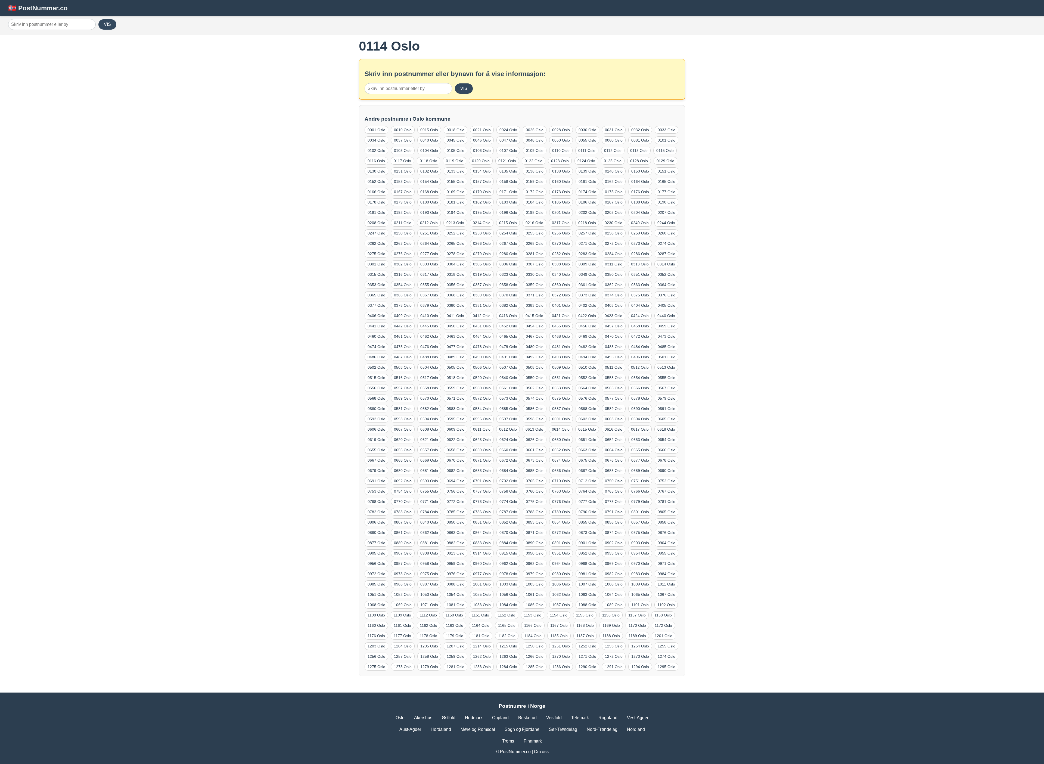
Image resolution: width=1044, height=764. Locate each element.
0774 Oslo (508, 501)
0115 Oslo (665, 150)
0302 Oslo (403, 264)
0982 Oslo (614, 574)
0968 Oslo (587, 563)
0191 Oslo (376, 212)
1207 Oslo (455, 646)
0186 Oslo (587, 202)
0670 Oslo (455, 460)
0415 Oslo (534, 316)
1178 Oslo (428, 636)
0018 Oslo (455, 130)
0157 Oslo (482, 181)
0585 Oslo (508, 408)
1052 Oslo (403, 594)
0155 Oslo (455, 181)
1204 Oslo (403, 646)
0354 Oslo (403, 285)
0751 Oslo (640, 481)
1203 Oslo (376, 646)
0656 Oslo (403, 450)
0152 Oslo (376, 181)
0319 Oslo (482, 274)
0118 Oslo (428, 161)
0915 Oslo (508, 553)
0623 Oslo (482, 439)
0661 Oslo (534, 450)
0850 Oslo (455, 522)
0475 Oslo (403, 347)
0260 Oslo (666, 233)
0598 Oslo (534, 419)
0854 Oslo (561, 522)
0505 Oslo (455, 367)
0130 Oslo (376, 171)
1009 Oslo (640, 584)
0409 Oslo (403, 316)
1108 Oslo (376, 615)
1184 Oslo (533, 636)
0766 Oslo (640, 491)
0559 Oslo (455, 388)
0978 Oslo (508, 574)
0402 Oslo (587, 305)
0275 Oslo (376, 254)
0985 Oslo (376, 584)
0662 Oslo (561, 450)
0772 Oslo (455, 501)
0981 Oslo (587, 574)
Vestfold (554, 717)
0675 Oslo (587, 460)
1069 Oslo (403, 605)
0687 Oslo (587, 470)
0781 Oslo (666, 501)
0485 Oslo (666, 347)
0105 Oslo (455, 150)
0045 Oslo (455, 140)
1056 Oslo (508, 594)
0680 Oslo (403, 470)
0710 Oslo (561, 481)
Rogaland (607, 717)
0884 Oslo (508, 543)
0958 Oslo (429, 563)
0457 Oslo (614, 326)
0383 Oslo (534, 305)
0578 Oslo (640, 398)
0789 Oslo (561, 512)
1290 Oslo (587, 667)
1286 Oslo (561, 667)
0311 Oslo (613, 264)
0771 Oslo (429, 501)
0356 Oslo (455, 285)
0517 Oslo (429, 377)
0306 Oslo (508, 264)
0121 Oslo (507, 161)
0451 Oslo (482, 326)
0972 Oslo (376, 574)
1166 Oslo (533, 625)
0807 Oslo (403, 522)
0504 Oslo (429, 367)
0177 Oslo (666, 192)
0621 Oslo (429, 439)
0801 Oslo (640, 512)
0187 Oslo (614, 202)
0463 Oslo (455, 336)
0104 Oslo (429, 150)
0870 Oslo (508, 532)
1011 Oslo (666, 584)
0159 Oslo (534, 181)
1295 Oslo (666, 667)
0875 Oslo (640, 532)
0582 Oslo (429, 408)
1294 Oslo (640, 667)
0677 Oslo (640, 460)
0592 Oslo (376, 419)
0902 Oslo (614, 543)
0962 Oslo (508, 563)
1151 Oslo (480, 615)
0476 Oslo (429, 347)
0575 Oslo (561, 398)
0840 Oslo (429, 522)
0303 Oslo (429, 264)
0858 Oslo (666, 522)
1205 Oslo (429, 646)
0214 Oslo (481, 223)
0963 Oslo (534, 563)
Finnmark (533, 741)
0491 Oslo (508, 357)
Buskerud (527, 717)
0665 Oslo (640, 450)
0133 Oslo (455, 171)
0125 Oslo (613, 161)
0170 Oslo (482, 192)
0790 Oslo (587, 512)
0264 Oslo (429, 243)
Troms (508, 741)
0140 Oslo (614, 171)
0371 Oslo (534, 295)
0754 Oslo (403, 491)
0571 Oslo (455, 398)
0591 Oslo (666, 408)
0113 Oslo (639, 150)
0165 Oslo (666, 181)
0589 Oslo (614, 408)
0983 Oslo (640, 574)
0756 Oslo (455, 491)
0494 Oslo (587, 357)
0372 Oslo (561, 295)
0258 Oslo (614, 233)
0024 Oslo (508, 130)
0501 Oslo (666, 357)
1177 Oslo (402, 636)
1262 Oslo (482, 656)
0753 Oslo (376, 491)
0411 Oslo (455, 316)
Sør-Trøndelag (563, 729)
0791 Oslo (614, 512)
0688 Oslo (614, 470)
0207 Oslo (666, 212)
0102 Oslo (376, 150)
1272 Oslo (614, 656)
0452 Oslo (508, 326)
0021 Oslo (482, 130)
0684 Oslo (508, 470)
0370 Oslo (508, 295)
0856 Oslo (614, 522)
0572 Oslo (482, 398)
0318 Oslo (455, 274)
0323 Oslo (508, 274)
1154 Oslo (558, 615)
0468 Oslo (561, 336)
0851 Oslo (482, 522)
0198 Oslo (534, 212)
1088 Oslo (587, 605)
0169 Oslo (455, 192)
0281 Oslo (534, 254)
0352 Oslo (666, 274)
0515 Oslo (376, 377)
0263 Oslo (403, 243)
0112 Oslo (613, 150)
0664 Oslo (614, 450)
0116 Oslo (376, 161)
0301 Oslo (376, 264)
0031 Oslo (614, 130)
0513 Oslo (666, 367)
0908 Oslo (429, 553)
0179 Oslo (403, 202)
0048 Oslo (534, 140)
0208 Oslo (376, 223)
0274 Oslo (666, 243)
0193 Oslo (429, 212)
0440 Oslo (666, 316)
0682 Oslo (455, 470)
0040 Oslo (429, 140)
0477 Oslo (455, 347)
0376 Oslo (666, 295)
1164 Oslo (480, 625)
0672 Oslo (508, 460)
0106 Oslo (482, 150)
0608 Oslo (429, 429)
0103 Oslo (403, 150)
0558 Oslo (429, 388)
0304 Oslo (455, 264)
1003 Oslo (508, 584)
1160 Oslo (376, 625)
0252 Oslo (455, 233)
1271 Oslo (587, 656)
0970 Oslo (640, 563)
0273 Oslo (640, 243)
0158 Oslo (508, 181)
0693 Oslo (429, 481)
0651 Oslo (587, 439)
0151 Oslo (666, 171)
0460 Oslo (376, 336)
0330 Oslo (534, 274)
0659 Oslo (482, 450)
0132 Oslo (429, 171)
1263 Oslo (508, 656)
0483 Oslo (614, 347)
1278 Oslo (403, 667)
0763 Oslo (561, 491)
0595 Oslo (455, 419)
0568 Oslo (376, 398)
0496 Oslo (640, 357)
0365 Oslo (376, 295)
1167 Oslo (559, 625)
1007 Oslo (587, 584)
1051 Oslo (376, 594)
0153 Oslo (403, 181)
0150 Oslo (640, 171)
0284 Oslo (614, 254)
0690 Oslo (666, 470)
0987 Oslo (429, 584)
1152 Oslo (506, 615)
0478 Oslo (482, 347)
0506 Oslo (482, 367)
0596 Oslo (482, 419)
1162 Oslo (428, 625)
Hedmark (474, 717)
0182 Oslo (482, 202)
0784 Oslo (429, 512)
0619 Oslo (376, 439)
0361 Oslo (587, 285)
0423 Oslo (613, 316)
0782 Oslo (376, 512)
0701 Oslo (482, 481)
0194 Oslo (455, 212)
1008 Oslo (614, 584)
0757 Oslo (482, 491)
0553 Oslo (614, 377)
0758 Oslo (508, 491)
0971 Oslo (666, 563)
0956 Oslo (376, 563)
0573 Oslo (508, 398)
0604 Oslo (640, 419)
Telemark (580, 717)
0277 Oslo (429, 254)
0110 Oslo (561, 150)
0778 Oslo (614, 501)
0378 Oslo (403, 305)
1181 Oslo (480, 636)
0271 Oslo (587, 243)
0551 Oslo (561, 377)
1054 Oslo (455, 594)
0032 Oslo (640, 130)
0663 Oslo (587, 450)
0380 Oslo (455, 305)
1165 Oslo (506, 625)
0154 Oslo (429, 181)
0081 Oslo (640, 140)
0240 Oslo (640, 223)
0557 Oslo (403, 388)
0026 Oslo (534, 130)
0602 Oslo (587, 419)
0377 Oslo (376, 305)
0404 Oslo (640, 305)
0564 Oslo (587, 388)
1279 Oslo (429, 667)
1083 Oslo (482, 605)
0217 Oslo (561, 223)
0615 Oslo (587, 429)
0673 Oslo (534, 460)
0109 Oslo (534, 150)
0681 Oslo (429, 470)
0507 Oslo (508, 367)
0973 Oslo (403, 574)
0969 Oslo (614, 563)
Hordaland (441, 729)
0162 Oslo (614, 181)
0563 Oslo (561, 388)
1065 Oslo (640, 594)
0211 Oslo (402, 223)
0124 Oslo (586, 161)
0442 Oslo (403, 326)
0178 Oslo (376, 202)
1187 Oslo (585, 636)
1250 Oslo (534, 646)
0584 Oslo (482, 408)
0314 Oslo (666, 264)
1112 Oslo (428, 615)
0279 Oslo (482, 254)
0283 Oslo (587, 254)
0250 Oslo (403, 233)
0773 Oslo (482, 501)
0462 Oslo (429, 336)
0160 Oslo (561, 181)
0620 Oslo (403, 439)
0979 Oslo (534, 574)
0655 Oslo (376, 450)
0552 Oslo (587, 377)
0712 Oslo (587, 481)
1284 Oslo (508, 667)
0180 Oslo (429, 202)
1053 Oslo (429, 594)
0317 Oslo (429, 274)
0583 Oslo (455, 408)
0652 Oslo (614, 439)
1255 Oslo (666, 646)
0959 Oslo (455, 563)
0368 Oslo (455, 295)
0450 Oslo (455, 326)
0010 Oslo (403, 130)
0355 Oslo (429, 285)
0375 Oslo (640, 295)
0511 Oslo (613, 367)
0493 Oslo (561, 357)
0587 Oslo (561, 408)
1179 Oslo (454, 636)
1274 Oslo (666, 656)
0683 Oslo (482, 470)
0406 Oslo (376, 316)
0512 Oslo (640, 367)
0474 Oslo (376, 347)
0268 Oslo (534, 243)
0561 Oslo (508, 388)
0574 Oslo (534, 398)
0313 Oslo (640, 264)
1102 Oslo (666, 605)
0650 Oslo (561, 439)
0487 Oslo (403, 357)
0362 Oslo (614, 285)
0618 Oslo (666, 429)
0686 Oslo (561, 470)
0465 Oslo (508, 336)
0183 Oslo (508, 202)
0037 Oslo (403, 140)
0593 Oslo (403, 419)
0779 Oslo (640, 501)
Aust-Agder (410, 729)
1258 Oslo (429, 656)
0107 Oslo (508, 150)
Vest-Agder (637, 717)
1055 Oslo (482, 594)
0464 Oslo (482, 336)
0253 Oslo (482, 233)
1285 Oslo (534, 667)
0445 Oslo (429, 326)
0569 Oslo (403, 398)
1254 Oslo (640, 646)
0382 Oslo (508, 305)
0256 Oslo (561, 233)
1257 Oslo (403, 656)
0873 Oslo (587, 532)
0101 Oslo (666, 140)
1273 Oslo (640, 656)
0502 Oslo (376, 367)
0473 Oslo (666, 336)
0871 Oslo (534, 532)
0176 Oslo (640, 192)
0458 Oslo (640, 326)
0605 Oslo (666, 419)
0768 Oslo (376, 501)
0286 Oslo (640, 254)
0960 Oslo (482, 563)
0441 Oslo (376, 326)
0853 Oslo (534, 522)
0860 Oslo (376, 532)
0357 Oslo (482, 285)
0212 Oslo (429, 223)
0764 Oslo (587, 491)
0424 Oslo (640, 316)
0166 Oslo (376, 192)
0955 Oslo (666, 553)
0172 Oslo (534, 192)
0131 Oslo (403, 171)
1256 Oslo (376, 656)
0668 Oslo (403, 460)
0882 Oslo (455, 543)
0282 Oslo (561, 254)
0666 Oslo (666, 450)
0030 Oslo (587, 130)
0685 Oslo (534, 470)
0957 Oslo (403, 563)
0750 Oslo (614, 481)
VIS (107, 24)
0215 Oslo (508, 223)
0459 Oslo (666, 326)
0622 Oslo (455, 439)
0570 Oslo (429, 398)
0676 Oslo (614, 460)
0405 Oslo (666, 305)
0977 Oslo (482, 574)
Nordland (636, 729)
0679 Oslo (376, 470)
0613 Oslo (534, 429)
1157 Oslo (637, 615)
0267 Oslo (508, 243)
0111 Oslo (586, 150)
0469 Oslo (587, 336)
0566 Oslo (640, 388)
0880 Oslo (403, 543)
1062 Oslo (561, 594)
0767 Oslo (666, 491)
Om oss (541, 751)
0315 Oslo (376, 274)
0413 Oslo (508, 316)
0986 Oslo (403, 584)
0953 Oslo (614, 553)
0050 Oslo (561, 140)
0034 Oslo (376, 140)
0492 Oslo (534, 357)
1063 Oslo (587, 594)
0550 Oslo (534, 377)
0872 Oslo (561, 532)
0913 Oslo (455, 553)
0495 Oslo (614, 357)
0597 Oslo (508, 419)
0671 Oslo (482, 460)
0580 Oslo (376, 408)
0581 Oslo (403, 408)
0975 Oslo (429, 574)
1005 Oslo (534, 584)
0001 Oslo (376, 130)
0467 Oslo (534, 336)
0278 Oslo (455, 254)
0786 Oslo (482, 512)
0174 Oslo (587, 192)
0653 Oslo (640, 439)
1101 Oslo (640, 605)
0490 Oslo (482, 357)
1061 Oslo (534, 594)
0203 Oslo (614, 212)
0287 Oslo (666, 254)
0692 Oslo (403, 481)
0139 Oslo (587, 171)
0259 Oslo (640, 233)
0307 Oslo (534, 264)
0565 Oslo (614, 388)
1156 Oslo (611, 615)
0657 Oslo (429, 450)
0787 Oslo (508, 512)
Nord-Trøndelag (602, 729)
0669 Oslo (429, 460)
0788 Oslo (534, 512)
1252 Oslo (587, 646)
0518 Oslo (455, 377)
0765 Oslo (614, 491)
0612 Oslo (508, 429)
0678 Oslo (666, 460)
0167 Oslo (403, 192)
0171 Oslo (508, 192)
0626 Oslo (534, 439)
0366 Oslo (403, 295)
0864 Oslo (482, 532)
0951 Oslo (561, 553)
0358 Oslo (508, 285)
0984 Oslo (666, 574)
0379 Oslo (429, 305)
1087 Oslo (561, 605)
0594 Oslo (429, 419)
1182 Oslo (506, 636)
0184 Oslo (534, 202)
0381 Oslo (482, 305)
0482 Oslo (587, 347)
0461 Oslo (403, 336)
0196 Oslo (508, 212)
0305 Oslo (482, 264)
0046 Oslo (482, 140)
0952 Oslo (587, 553)
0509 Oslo (561, 367)
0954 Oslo (640, 553)
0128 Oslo (639, 161)
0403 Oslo (614, 305)
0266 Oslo (482, 243)
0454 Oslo (534, 326)
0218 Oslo (587, 223)
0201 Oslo (561, 212)
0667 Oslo (376, 460)
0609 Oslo (455, 429)
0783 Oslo (403, 512)
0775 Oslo (534, 501)
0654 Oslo (666, 439)
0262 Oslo (376, 243)
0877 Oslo (376, 543)
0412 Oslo (481, 316)
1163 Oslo (454, 625)
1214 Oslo (482, 646)
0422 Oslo (587, 316)
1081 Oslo (455, 605)
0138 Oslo (561, 171)
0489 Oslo (455, 357)
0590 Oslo (640, 408)
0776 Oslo (561, 501)
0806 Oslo (376, 522)
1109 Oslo (402, 615)
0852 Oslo (508, 522)
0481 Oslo (561, 347)
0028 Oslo (561, 130)
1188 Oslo (611, 636)
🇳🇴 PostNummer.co (38, 8)
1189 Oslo (637, 636)
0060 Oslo (614, 140)
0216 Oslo (534, 223)
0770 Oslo (403, 501)
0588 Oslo (587, 408)
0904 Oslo (666, 543)
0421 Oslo (561, 316)
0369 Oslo (482, 295)
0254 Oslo (508, 233)
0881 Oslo (429, 543)
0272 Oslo (614, 243)
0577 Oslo (614, 398)
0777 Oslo (587, 501)
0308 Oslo (561, 264)
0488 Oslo (429, 357)
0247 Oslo (376, 233)
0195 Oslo (482, 212)
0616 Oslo (613, 429)
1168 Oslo (585, 625)
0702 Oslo (508, 481)
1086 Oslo (534, 605)
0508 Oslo (534, 367)
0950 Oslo (534, 553)
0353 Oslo (376, 285)
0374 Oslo (614, 295)
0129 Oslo (665, 161)
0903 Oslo (640, 543)
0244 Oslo (666, 223)
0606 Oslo (376, 429)
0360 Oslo (561, 285)
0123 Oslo (560, 161)
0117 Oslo (402, 161)
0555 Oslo (666, 377)
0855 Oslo (587, 522)
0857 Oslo (640, 522)
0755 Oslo (429, 491)
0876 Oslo (666, 532)
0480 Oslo (534, 347)
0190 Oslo (666, 202)
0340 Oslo (561, 274)
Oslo (400, 717)
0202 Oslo (587, 212)
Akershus (423, 717)
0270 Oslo (561, 243)
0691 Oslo (376, 481)
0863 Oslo (455, 532)
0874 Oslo (614, 532)
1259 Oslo (455, 656)
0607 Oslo (403, 429)
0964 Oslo (561, 563)
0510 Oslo (587, 367)
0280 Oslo (508, 254)
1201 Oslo (663, 636)
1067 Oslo (666, 594)
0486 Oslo (376, 357)
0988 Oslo (455, 584)
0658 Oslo (455, 450)
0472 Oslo (640, 336)
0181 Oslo (455, 202)
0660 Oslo (508, 450)
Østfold (448, 717)
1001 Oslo (482, 584)
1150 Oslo (454, 615)
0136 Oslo (534, 171)
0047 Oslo (508, 140)
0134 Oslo (482, 171)
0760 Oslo (534, 491)
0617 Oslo (640, 429)
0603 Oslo (614, 419)
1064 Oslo (614, 594)
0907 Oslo (403, 553)
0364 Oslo (666, 285)
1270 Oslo (561, 656)
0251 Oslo (429, 233)
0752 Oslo (666, 481)
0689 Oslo (640, 470)
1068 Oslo (376, 605)
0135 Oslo (508, 171)
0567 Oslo (666, 388)
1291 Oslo (614, 667)
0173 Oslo (561, 192)
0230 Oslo (613, 223)
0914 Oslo (482, 553)
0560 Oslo (482, 388)
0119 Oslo (454, 161)
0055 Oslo (587, 140)
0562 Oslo (534, 388)
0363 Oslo (640, 285)
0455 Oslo (561, 326)
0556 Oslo (376, 388)
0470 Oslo (614, 336)
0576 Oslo (587, 398)
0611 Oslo (481, 429)
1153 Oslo (532, 615)
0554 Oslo (640, 377)
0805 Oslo (666, 512)
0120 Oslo (481, 161)
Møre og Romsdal (478, 729)
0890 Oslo (534, 543)
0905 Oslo (376, 553)
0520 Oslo (482, 377)
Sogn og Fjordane (522, 729)
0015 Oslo (429, 130)
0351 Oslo (640, 274)
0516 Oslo (403, 377)
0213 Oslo (455, 223)
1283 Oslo (482, 667)
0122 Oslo (533, 161)
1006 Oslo (561, 584)
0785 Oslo (455, 512)
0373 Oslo (587, 295)
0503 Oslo (403, 367)
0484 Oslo (640, 347)
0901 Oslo (587, 543)
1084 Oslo (508, 605)
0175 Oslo (614, 192)
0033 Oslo (666, 130)
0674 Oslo (561, 460)
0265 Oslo (455, 243)
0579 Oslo (666, 398)
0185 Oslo (561, 202)
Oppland (500, 717)
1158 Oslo (663, 615)
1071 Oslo (429, 605)
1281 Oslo (455, 667)
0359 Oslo (534, 285)
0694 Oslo (455, 481)
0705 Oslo (534, 481)
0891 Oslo (561, 543)
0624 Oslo (508, 439)
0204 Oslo (640, 212)
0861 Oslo (403, 532)
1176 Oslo (376, 636)
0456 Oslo (587, 326)
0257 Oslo (587, 233)
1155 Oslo (585, 615)
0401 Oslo (561, 305)
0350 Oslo (614, 274)
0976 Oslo (455, 574)
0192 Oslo (403, 212)
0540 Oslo (508, 377)
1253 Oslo (614, 646)
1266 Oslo (534, 656)
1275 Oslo (376, 667)
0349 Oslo (587, 274)
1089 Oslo (614, 605)
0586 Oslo (534, 408)
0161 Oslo (587, 181)
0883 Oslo (482, 543)
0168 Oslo (429, 192)
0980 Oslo (561, 574)
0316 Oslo (403, 274)
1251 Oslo (561, 646)
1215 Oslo (508, 646)
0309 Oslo (587, 264)
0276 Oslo (403, 254)
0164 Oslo (640, 181)
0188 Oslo (640, 202)
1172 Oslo (663, 625)
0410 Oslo (429, 316)
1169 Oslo (611, 625)
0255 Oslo (534, 233)
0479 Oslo (508, 347)
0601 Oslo (561, 419)
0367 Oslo (429, 295)
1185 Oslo (559, 636)
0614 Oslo (561, 429)
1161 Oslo (402, 625)
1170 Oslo (637, 625)
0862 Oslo (429, 532)
